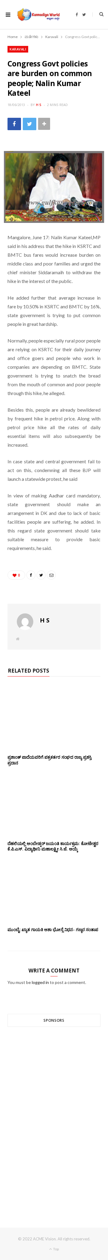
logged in (40, 982)
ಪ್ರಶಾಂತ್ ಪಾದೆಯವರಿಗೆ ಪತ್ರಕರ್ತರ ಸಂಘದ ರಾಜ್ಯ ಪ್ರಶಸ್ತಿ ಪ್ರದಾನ (50, 760)
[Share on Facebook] (14, 124)
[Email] (51, 575)
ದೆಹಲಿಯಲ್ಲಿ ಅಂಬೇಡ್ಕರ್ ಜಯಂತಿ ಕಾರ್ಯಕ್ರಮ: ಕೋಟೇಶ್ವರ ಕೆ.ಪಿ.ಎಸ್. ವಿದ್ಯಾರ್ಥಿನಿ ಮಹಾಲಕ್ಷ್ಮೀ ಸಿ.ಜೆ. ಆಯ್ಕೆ (53, 846)
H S (39, 104)
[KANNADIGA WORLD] (38, 14)
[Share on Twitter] (29, 124)
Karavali (18, 49)
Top (55, 1249)
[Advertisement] (54, 1116)
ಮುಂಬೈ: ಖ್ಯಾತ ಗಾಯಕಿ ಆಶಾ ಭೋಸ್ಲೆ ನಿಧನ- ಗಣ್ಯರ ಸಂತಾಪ (53, 929)
